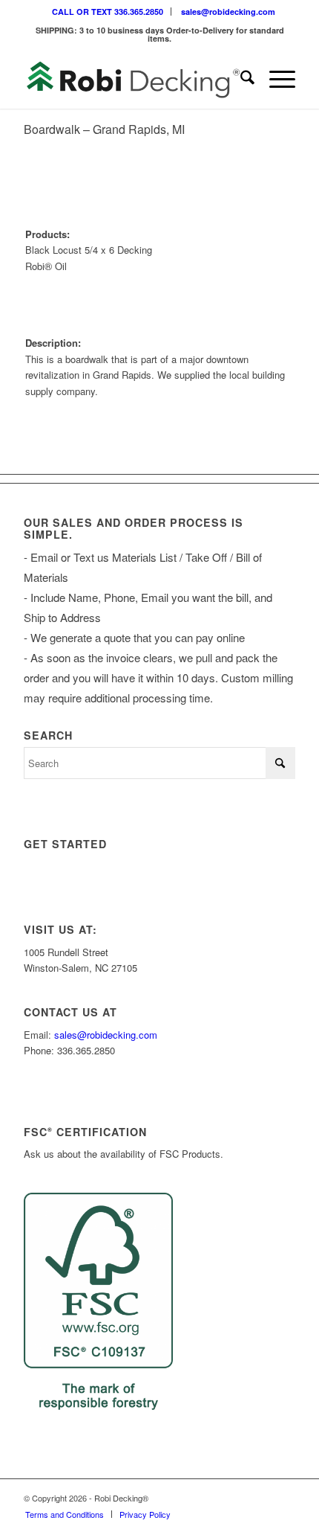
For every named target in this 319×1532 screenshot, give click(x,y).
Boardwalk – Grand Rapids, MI (104, 129)
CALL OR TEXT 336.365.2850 (107, 11)
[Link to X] (239, 1498)
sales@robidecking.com (228, 11)
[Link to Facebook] (262, 1498)
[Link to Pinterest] (284, 1498)
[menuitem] (108, 11)
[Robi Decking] (132, 79)
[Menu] (274, 79)
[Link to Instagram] (217, 1498)
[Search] (240, 79)
